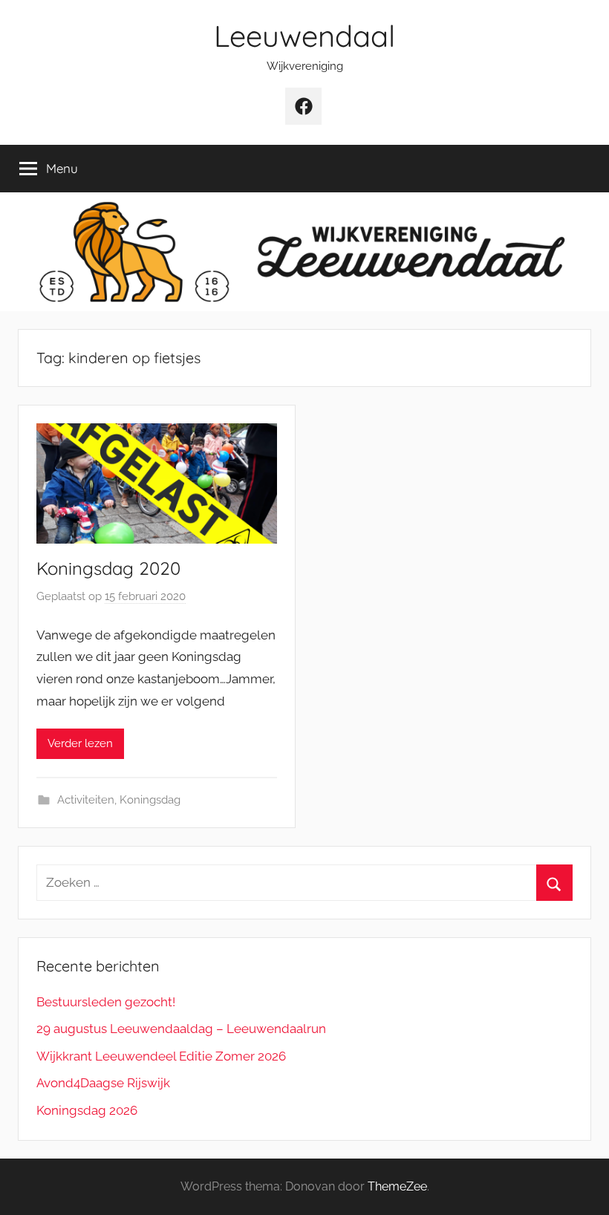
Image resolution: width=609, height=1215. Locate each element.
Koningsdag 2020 (108, 568)
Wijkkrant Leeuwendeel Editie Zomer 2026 (161, 1056)
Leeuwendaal (304, 35)
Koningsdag (150, 800)
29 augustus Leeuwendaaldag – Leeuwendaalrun (181, 1028)
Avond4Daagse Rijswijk (103, 1082)
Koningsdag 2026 (86, 1110)
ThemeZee (397, 1186)
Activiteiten (85, 800)
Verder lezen (80, 743)
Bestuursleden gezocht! (105, 1001)
